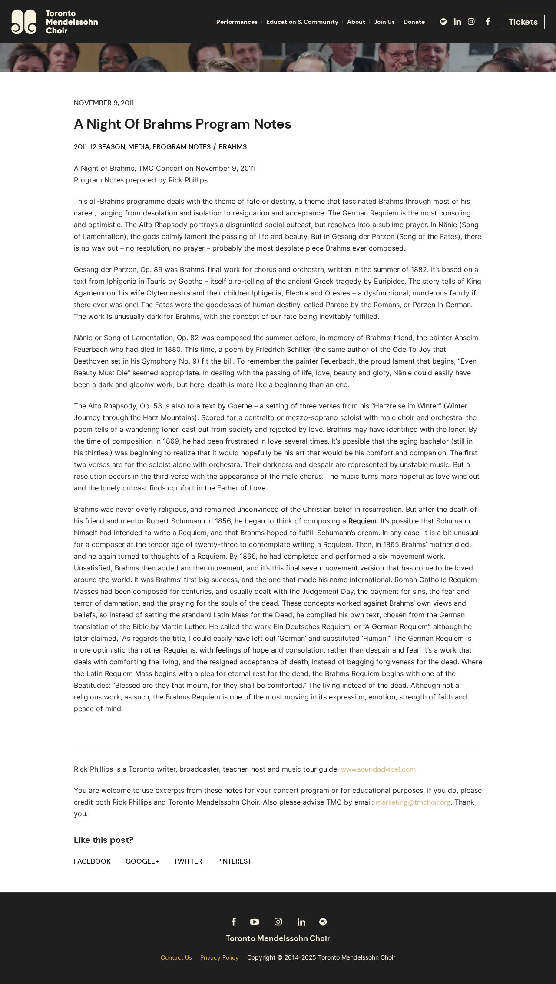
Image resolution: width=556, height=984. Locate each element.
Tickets (523, 21)
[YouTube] (254, 922)
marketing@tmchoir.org (413, 802)
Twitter (188, 861)
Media (138, 146)
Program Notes (181, 146)
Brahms (232, 146)
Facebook (92, 861)
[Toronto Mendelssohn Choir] (278, 939)
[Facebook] (487, 21)
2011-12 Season (99, 146)
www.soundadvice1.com (378, 769)
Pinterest (234, 861)
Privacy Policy (219, 957)
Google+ (142, 861)
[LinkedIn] (457, 21)
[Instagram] (471, 21)
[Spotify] (443, 21)
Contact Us (176, 957)
